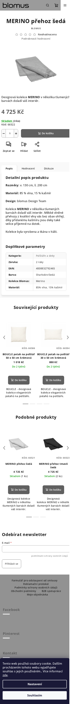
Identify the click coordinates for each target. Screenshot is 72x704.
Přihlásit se (11, 563)
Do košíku (48, 133)
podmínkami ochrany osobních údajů (49, 555)
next (68, 337)
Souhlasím (34, 695)
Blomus (36, 28)
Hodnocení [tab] (28, 168)
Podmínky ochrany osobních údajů (36, 587)
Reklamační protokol (36, 584)
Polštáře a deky (45, 255)
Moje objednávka (37, 594)
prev (4, 337)
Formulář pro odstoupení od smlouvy (34, 580)
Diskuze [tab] (49, 168)
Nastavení (35, 684)
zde (5, 675)
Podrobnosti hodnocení (35, 38)
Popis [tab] (9, 168)
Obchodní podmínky (23, 591)
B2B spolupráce (51, 591)
